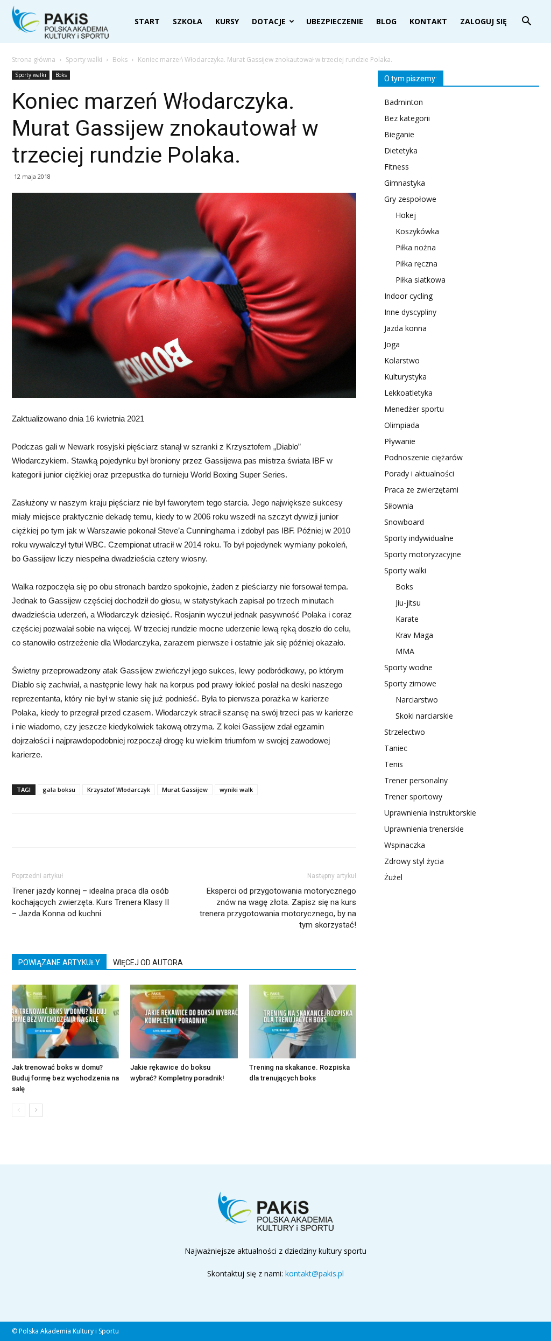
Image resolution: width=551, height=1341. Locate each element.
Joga (392, 344)
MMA (404, 651)
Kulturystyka (405, 376)
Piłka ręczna (416, 263)
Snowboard (404, 522)
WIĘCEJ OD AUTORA (148, 962)
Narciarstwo (416, 699)
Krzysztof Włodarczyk (118, 789)
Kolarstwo (402, 360)
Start (147, 21)
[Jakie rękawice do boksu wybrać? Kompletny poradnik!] (183, 1021)
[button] (526, 22)
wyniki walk (236, 789)
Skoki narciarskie (424, 716)
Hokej (405, 215)
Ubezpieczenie (334, 21)
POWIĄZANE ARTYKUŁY (59, 962)
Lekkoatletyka (408, 393)
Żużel (393, 877)
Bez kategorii (407, 118)
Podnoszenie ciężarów (423, 457)
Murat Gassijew (185, 789)
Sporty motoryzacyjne (422, 554)
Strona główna (33, 59)
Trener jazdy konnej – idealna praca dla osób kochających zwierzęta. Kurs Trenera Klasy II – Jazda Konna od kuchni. (90, 902)
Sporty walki (84, 59)
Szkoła (187, 21)
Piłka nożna (415, 247)
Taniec (395, 748)
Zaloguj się (483, 21)
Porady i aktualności (419, 473)
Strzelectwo (404, 732)
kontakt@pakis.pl (314, 1273)
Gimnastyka (404, 183)
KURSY (227, 21)
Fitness (396, 167)
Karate (407, 619)
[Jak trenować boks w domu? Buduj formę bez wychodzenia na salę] (65, 1021)
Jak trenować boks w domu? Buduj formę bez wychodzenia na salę (65, 1078)
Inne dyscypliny (410, 312)
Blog (386, 21)
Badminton (403, 102)
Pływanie (399, 441)
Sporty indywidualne (419, 538)
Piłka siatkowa (420, 280)
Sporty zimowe (410, 683)
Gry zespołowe (410, 199)
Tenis (393, 764)
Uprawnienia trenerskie (424, 829)
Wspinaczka (404, 845)
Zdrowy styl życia (414, 861)
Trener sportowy (413, 796)
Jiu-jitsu (408, 603)
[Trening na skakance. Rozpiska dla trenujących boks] (302, 1021)
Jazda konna (405, 328)
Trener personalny (416, 780)
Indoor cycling (408, 296)
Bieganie (399, 134)
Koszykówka (417, 231)
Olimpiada (401, 425)
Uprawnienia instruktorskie (430, 813)
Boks (120, 59)
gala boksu (59, 789)
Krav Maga (414, 635)
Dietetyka (401, 150)
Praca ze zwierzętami (421, 490)
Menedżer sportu (414, 409)
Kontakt (428, 21)
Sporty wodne (408, 667)
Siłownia (398, 506)
